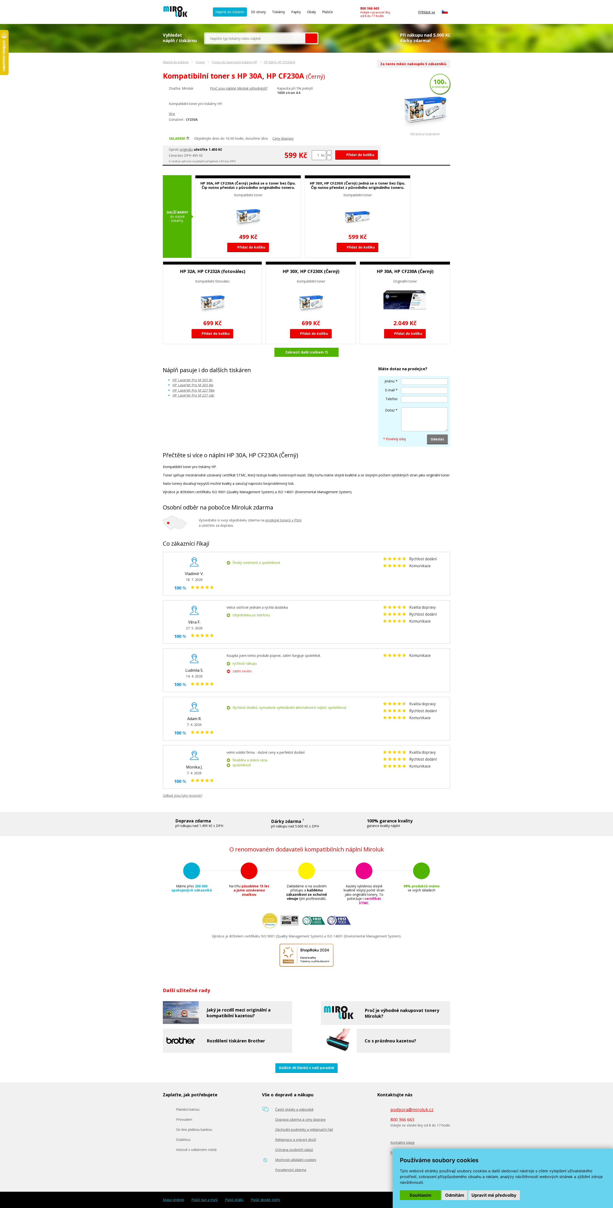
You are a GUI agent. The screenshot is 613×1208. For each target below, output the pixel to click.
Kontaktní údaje (402, 1142)
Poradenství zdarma (290, 1170)
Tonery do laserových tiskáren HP (234, 62)
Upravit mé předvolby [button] (494, 1195)
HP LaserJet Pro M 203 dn (192, 380)
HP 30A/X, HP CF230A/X (279, 62)
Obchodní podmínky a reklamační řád (304, 1129)
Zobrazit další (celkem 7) (306, 352)
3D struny (258, 12)
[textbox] (255, 38)
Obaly (311, 12)
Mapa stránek (173, 1200)
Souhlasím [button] (420, 1195)
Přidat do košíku (359, 154)
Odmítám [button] (454, 1195)
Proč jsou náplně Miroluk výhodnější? (238, 88)
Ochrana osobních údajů (294, 1149)
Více (172, 113)
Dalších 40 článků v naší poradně (306, 1067)
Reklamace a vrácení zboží (295, 1139)
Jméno (390, 381)
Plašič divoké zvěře (265, 1200)
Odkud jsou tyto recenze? (182, 795)
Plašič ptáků (234, 1200)
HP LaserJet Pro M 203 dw (192, 385)
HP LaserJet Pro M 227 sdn (193, 395)
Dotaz (390, 410)
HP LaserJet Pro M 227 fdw (193, 390)
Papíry (296, 12)
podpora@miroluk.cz (411, 1109)
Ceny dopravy (283, 138)
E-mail (390, 390)
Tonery (200, 62)
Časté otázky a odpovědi (294, 1109)
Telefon (391, 399)
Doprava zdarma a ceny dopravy (300, 1119)
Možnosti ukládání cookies (295, 1159)
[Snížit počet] (329, 158)
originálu (186, 149)
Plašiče (327, 12)
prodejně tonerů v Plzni (283, 520)
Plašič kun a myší (204, 1200)
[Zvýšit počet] (329, 152)
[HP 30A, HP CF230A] (425, 131)
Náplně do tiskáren (229, 12)
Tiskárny (278, 12)
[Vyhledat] (311, 38)
